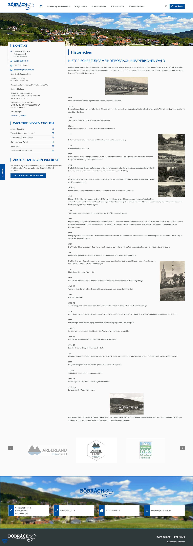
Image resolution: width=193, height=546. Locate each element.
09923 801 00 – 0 (21, 61)
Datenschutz (163, 537)
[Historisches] (126, 404)
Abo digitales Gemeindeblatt (28, 175)
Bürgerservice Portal (19, 142)
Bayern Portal (16, 146)
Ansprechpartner (17, 129)
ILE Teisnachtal (117, 6)
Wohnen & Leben (99, 6)
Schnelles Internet (136, 6)
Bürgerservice (81, 6)
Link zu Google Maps (18, 116)
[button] (5, 541)
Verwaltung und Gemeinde (58, 6)
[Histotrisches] (126, 86)
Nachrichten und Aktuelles (21, 150)
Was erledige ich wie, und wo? (22, 133)
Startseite (41, 6)
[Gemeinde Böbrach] (21, 6)
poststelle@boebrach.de (24, 69)
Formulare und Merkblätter (21, 137)
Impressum (179, 537)
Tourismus (178, 6)
